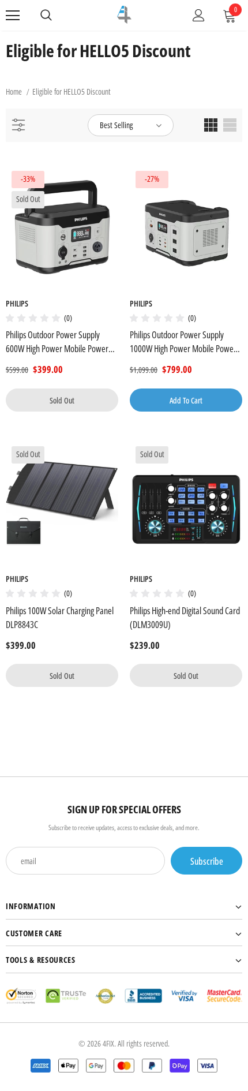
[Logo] (124, 15)
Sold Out (62, 400)
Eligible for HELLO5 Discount (71, 91)
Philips (17, 303)
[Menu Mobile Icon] (13, 16)
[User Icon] (199, 15)
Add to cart (186, 400)
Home (14, 91)
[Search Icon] (46, 15)
